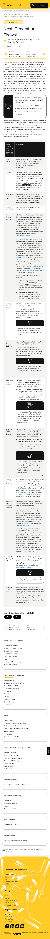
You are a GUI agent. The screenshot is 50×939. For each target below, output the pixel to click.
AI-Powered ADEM (10, 726)
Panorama (9, 851)
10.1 (7, 849)
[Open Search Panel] (20, 5)
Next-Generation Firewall (15, 14)
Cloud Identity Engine (11, 651)
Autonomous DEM (10, 809)
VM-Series (7, 705)
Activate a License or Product (13, 648)
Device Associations (10, 656)
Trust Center (9, 917)
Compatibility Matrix (11, 881)
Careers (7, 898)
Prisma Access (8, 720)
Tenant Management (10, 664)
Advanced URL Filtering (11, 755)
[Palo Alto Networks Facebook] (7, 928)
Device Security (9, 763)
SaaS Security (8, 769)
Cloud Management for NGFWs (14, 683)
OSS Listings (9, 884)
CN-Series (7, 691)
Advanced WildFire (10, 752)
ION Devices (8, 734)
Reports (6, 806)
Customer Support (11, 900)
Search (7, 877)
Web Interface (38, 849)
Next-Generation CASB (11, 737)
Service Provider (9, 702)
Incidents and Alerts (10, 803)
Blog (6, 879)
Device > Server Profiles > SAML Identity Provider (18, 16)
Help (32, 849)
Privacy (7, 914)
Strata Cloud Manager (11, 646)
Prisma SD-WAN (9, 731)
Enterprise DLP (8, 766)
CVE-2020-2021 (29, 551)
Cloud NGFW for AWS (11, 686)
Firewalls (7, 694)
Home (5, 14)
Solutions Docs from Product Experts (15, 840)
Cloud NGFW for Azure (11, 688)
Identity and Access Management (14, 662)
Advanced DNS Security (11, 761)
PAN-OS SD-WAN (9, 699)
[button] (48, 751)
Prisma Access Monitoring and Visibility (16, 728)
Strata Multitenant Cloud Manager (15, 723)
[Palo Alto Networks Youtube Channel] (22, 928)
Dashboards (8, 800)
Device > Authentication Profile (31, 134)
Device (26, 14)
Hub (5, 659)
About (7, 896)
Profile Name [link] (27, 490)
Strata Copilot (40, 5)
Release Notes (9, 874)
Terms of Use (9, 919)
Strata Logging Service (11, 654)
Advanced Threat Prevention (13, 758)
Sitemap (7, 886)
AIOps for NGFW (9, 680)
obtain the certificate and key (32, 270)
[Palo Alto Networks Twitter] (17, 928)
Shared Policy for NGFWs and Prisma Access (18, 785)
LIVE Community (10, 903)
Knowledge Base (10, 905)
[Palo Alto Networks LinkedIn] (12, 928)
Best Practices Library (11, 824)
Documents (8, 921)
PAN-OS (6, 696)
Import (18, 258)
